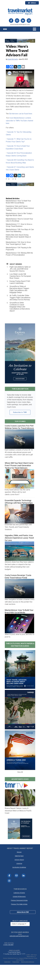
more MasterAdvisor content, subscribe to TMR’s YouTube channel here (19, 120)
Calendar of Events (19, 893)
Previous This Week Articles (19, 904)
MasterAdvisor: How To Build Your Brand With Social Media (18, 202)
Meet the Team (19, 856)
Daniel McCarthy (13, 59)
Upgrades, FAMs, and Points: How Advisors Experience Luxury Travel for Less (19, 537)
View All (20, 772)
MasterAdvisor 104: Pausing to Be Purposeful (18, 249)
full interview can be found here (20, 114)
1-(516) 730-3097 (8, 944)
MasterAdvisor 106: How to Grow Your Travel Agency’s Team (18, 243)
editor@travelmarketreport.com (19, 936)
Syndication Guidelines (19, 867)
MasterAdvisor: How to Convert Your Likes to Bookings (19, 220)
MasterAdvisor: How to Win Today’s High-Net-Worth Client (19, 214)
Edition (33, 3)
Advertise (19, 863)
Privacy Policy (15, 961)
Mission (19, 852)
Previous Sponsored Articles (19, 900)
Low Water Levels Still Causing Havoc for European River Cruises (20, 276)
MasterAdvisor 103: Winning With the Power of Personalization (19, 254)
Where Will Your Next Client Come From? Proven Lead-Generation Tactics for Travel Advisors (19, 465)
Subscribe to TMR (20, 412)
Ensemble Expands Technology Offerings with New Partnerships (19, 501)
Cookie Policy (7, 961)
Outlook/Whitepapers (19, 896)
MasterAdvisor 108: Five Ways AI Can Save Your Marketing (20, 230)
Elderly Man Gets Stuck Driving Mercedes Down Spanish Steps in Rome (18, 237)
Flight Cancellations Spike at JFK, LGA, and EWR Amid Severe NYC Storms (20, 269)
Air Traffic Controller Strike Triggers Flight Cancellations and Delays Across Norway (20, 297)
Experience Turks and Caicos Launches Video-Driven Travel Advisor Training (20, 208)
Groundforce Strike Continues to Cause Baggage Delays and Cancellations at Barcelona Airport (20, 307)
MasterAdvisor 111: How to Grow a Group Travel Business (19, 225)
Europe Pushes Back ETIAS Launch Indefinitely (20, 282)
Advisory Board (19, 859)
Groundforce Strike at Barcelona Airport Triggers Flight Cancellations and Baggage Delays (19, 289)
